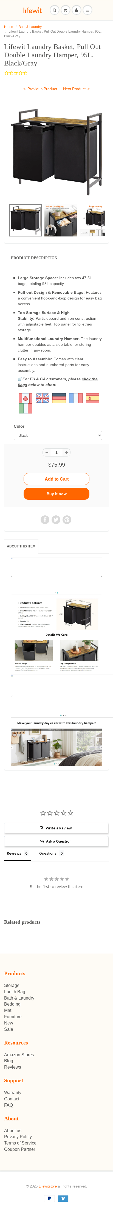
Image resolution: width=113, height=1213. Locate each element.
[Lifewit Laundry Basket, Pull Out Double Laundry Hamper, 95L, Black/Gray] (56, 152)
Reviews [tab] (14, 853)
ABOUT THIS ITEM (21, 546)
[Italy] (25, 408)
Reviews (12, 1067)
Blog (8, 1060)
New (8, 1023)
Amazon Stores (19, 1054)
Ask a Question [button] (59, 841)
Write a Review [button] (59, 828)
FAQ (8, 1105)
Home (8, 27)
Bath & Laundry (30, 27)
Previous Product (41, 89)
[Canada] (25, 398)
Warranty (12, 1092)
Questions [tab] (47, 853)
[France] (76, 398)
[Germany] (59, 398)
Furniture (13, 1016)
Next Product (75, 89)
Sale (8, 1029)
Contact (11, 1099)
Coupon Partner (19, 1149)
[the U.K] (34, 398)
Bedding (12, 1004)
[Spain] (92, 398)
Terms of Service (20, 1143)
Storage (11, 985)
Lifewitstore (48, 1186)
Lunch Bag (14, 991)
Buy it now (57, 494)
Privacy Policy (18, 1136)
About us (12, 1130)
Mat (7, 1010)
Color (19, 426)
